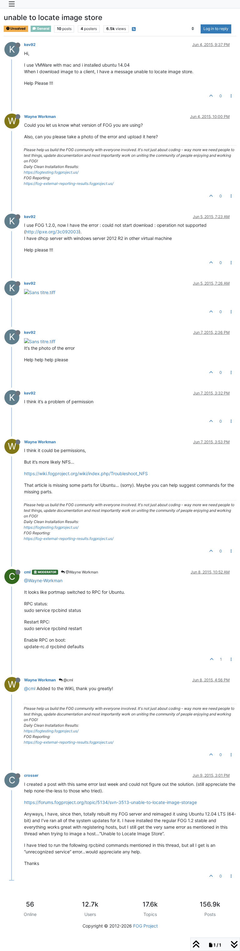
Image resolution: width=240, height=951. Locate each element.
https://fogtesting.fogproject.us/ (51, 172)
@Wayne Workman (81, 572)
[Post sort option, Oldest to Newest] (193, 28)
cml (27, 572)
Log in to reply (215, 28)
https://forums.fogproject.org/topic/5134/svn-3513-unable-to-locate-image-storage (110, 802)
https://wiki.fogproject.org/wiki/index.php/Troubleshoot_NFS (86, 473)
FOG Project (145, 925)
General (42, 29)
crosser (31, 775)
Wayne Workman (40, 116)
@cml (67, 680)
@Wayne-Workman (43, 580)
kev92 (30, 44)
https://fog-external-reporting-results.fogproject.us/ (68, 183)
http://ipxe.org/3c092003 (52, 231)
